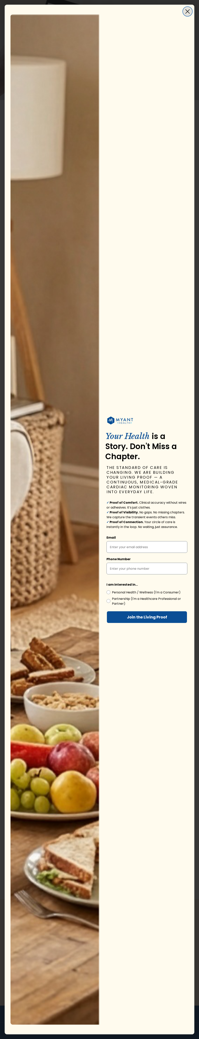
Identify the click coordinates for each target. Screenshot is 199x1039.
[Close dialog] (187, 11)
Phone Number (118, 559)
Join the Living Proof (147, 617)
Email (111, 537)
